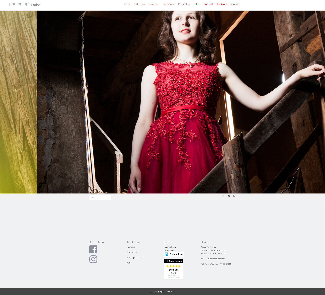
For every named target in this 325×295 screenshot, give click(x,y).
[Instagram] (229, 196)
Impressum (131, 247)
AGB (129, 263)
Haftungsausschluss (135, 257)
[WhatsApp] (234, 196)
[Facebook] (223, 196)
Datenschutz (132, 252)
